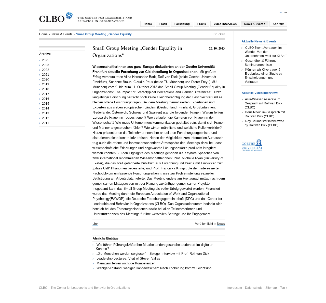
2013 (45, 113)
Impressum (234, 288)
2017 (45, 94)
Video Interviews (225, 23)
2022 (45, 70)
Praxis (201, 23)
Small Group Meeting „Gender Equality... (105, 34)
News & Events (254, 23)
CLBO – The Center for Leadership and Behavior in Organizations (84, 288)
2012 (45, 118)
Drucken (219, 34)
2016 (45, 99)
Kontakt (278, 23)
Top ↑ (283, 288)
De (280, 12)
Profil (163, 23)
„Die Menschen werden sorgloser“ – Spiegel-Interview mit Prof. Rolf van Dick (153, 254)
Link (95, 224)
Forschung (182, 23)
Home (148, 23)
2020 (45, 79)
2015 (45, 103)
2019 (45, 84)
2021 (45, 74)
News (221, 224)
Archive (45, 54)
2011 (45, 123)
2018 (45, 89)
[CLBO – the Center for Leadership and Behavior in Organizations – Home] (85, 21)
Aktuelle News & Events (259, 41)
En (285, 12)
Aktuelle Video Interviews (260, 93)
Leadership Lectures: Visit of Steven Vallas (128, 258)
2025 (45, 60)
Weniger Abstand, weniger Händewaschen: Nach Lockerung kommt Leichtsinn (154, 268)
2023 (45, 65)
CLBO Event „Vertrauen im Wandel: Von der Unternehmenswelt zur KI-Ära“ (266, 52)
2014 (45, 108)
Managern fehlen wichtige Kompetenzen (126, 263)
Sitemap (271, 288)
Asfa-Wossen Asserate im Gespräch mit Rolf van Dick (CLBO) (263, 103)
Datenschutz (253, 288)
